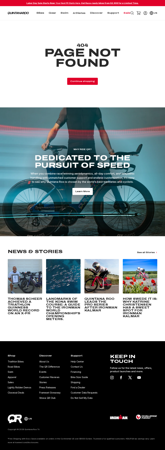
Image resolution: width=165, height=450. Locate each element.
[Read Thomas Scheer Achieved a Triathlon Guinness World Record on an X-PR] (25, 290)
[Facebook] (121, 377)
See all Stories (146, 252)
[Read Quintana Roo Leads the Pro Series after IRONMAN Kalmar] (101, 290)
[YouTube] (139, 377)
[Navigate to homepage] (18, 13)
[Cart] (139, 13)
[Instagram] (112, 377)
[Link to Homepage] (15, 418)
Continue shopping (82, 81)
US (155, 13)
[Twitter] (130, 377)
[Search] (132, 13)
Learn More (82, 191)
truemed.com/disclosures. (27, 442)
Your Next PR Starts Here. (82, 3)
